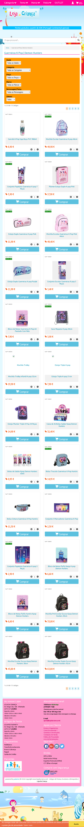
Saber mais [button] (28, 825)
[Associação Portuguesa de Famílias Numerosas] (13, 770)
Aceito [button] (76, 824)
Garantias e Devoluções (52, 732)
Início (7, 48)
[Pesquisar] (78, 40)
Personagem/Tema (13, 89)
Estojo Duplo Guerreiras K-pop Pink (22, 234)
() (80, 3)
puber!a (16, 779)
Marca (34, 2)
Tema (22, 2)
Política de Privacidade (51, 737)
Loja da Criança (42, 781)
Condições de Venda (51, 735)
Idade (8, 60)
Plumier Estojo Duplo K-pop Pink (61, 187)
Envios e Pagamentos (51, 728)
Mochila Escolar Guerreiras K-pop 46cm (61, 139)
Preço (8, 75)
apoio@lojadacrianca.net (52, 720)
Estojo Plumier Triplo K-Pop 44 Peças (22, 424)
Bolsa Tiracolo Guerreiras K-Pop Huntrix (62, 471)
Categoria (9, 2)
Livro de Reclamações (51, 739)
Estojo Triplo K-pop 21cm (62, 376)
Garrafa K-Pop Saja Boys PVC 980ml (22, 139)
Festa (46, 2)
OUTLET (59, 2)
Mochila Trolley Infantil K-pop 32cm (22, 376)
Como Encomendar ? (50, 730)
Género (9, 97)
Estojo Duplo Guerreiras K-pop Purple (22, 282)
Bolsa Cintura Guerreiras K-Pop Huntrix (22, 519)
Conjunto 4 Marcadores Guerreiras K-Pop (61, 519)
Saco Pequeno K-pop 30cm (61, 329)
